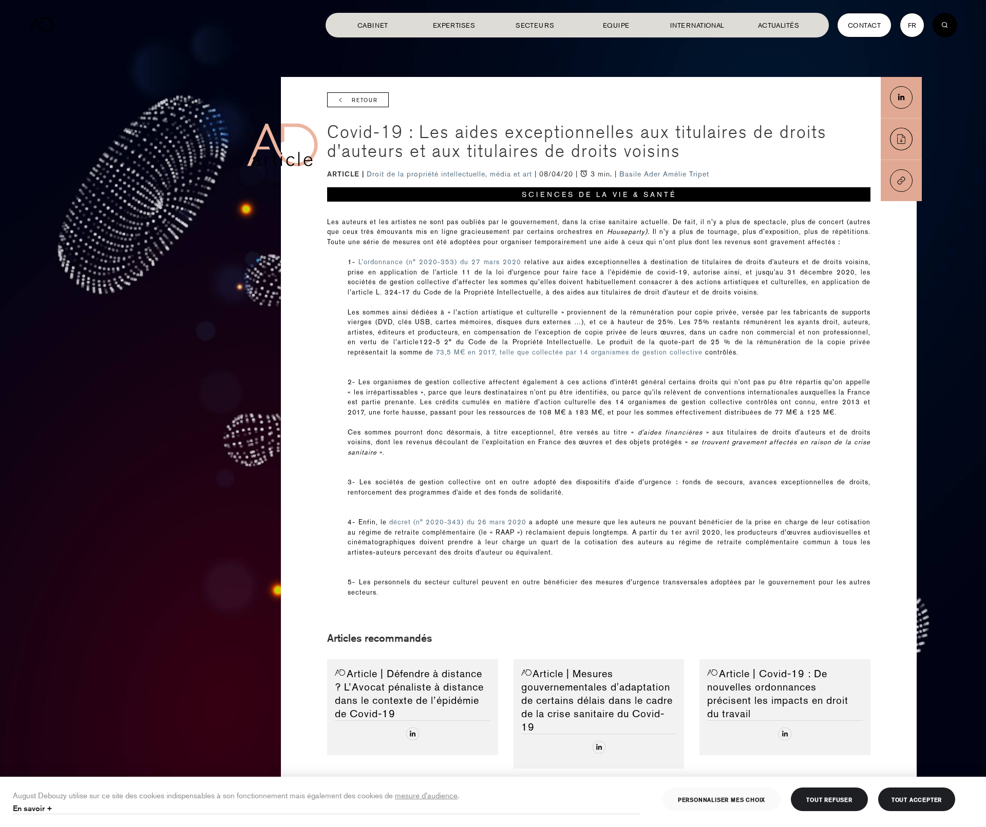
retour (365, 100)
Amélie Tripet (686, 174)
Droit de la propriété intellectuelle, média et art (451, 174)
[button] (901, 180)
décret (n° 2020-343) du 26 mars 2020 (457, 522)
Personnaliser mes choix (721, 799)
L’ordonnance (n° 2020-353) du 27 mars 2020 (438, 262)
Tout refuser (829, 799)
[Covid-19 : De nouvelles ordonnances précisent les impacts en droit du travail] (785, 734)
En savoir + (32, 808)
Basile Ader (639, 174)
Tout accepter (917, 799)
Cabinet (372, 25)
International (697, 25)
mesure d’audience (426, 795)
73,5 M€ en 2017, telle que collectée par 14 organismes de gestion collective (569, 352)
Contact (864, 25)
